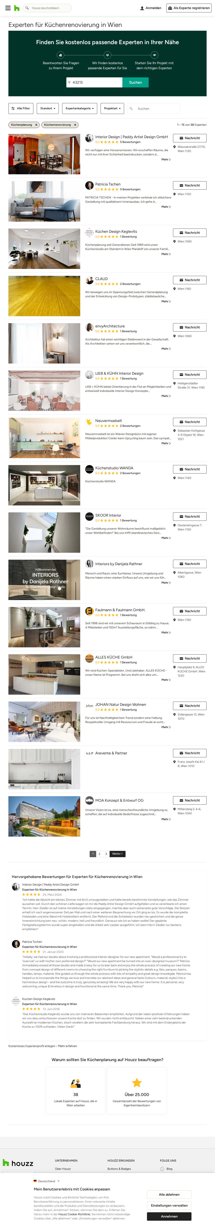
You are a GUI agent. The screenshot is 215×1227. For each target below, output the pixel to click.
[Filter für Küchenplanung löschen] (36, 125)
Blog (169, 1169)
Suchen (135, 82)
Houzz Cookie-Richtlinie (74, 1214)
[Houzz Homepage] (17, 8)
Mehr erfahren (67, 1046)
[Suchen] (27, 8)
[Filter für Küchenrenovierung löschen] (75, 125)
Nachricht (192, 138)
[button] (8, 8)
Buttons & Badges (119, 1169)
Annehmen (169, 1216)
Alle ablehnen (169, 1195)
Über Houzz (63, 1169)
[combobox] (47, 8)
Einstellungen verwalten (169, 1205)
